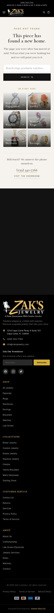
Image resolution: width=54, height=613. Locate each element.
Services (7, 508)
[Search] (44, 12)
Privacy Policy (10, 514)
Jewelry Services (11, 552)
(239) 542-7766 (27, 3)
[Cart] (48, 12)
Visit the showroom (27, 176)
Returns (6, 503)
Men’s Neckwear (11, 475)
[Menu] (4, 12)
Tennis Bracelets (11, 469)
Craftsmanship (10, 542)
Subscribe (42, 362)
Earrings (7, 409)
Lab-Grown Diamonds (13, 547)
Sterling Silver (9, 480)
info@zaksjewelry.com (18, 344)
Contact (7, 569)
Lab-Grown (8, 425)
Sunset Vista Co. (38, 609)
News (5, 558)
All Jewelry (8, 388)
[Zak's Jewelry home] (26, 308)
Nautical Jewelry (11, 459)
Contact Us (8, 497)
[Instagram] (13, 371)
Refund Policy (44, 591)
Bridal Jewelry (10, 442)
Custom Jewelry (10, 448)
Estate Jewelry (10, 453)
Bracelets (7, 415)
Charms (6, 464)
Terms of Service (11, 519)
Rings (5, 398)
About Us (7, 536)
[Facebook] (5, 371)
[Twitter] (21, 371)
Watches (7, 420)
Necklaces (8, 404)
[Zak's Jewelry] (15, 12)
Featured (7, 393)
